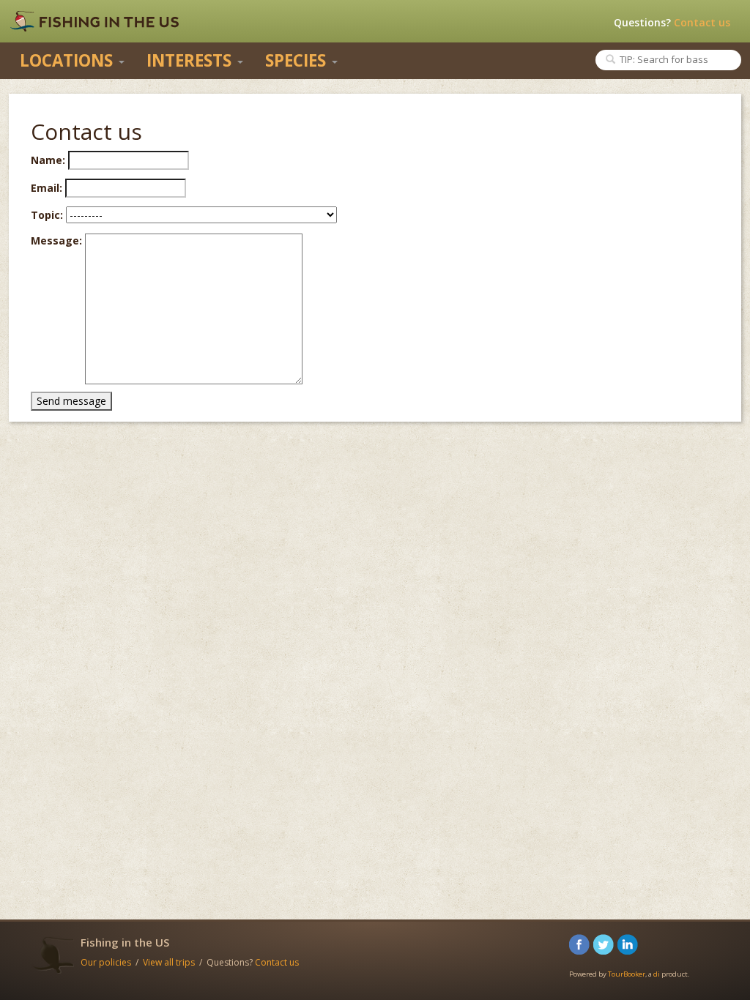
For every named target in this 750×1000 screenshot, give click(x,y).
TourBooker (626, 974)
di (656, 974)
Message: (56, 240)
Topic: (47, 215)
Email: (46, 188)
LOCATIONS (68, 60)
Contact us (702, 22)
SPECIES (297, 60)
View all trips (169, 962)
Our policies (106, 962)
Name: (48, 160)
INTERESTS (191, 60)
